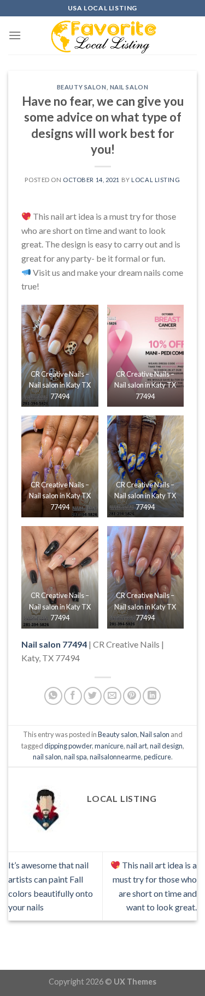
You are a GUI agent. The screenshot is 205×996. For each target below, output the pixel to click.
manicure (109, 745)
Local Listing (155, 179)
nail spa (75, 756)
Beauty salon (82, 86)
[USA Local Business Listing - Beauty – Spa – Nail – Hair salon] (102, 35)
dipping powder (68, 745)
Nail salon (129, 86)
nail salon (47, 756)
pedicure (157, 756)
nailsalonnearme (115, 756)
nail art (136, 745)
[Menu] (14, 35)
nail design (166, 745)
